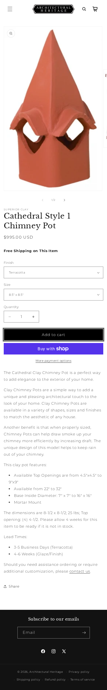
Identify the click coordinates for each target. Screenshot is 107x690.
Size (7, 285)
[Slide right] (64, 200)
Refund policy (55, 679)
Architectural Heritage (46, 672)
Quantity (11, 307)
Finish (9, 263)
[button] (9, 8)
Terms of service (82, 679)
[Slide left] (42, 200)
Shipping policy (28, 679)
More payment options (53, 360)
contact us (79, 571)
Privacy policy (79, 672)
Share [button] (14, 586)
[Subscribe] (84, 633)
